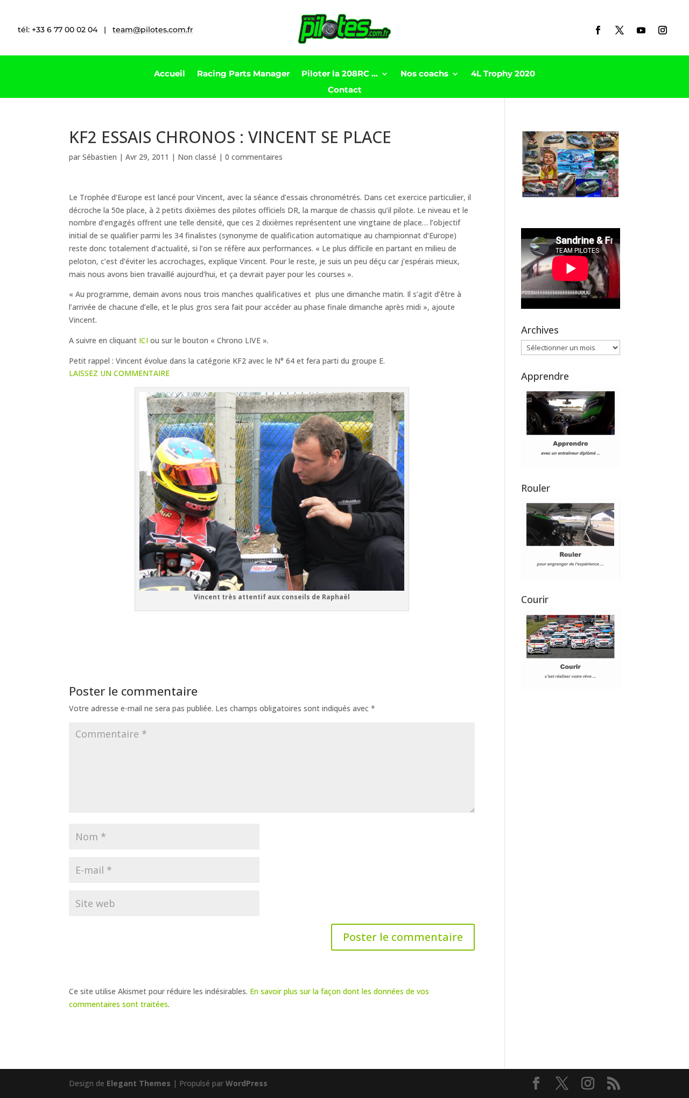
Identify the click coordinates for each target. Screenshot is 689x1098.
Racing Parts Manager (243, 74)
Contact (345, 90)
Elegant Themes (139, 1083)
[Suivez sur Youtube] (641, 30)
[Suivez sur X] (619, 30)
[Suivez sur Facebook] (598, 30)
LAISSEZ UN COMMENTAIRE (119, 373)
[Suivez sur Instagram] (662, 30)
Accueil (169, 74)
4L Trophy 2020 (503, 74)
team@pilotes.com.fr (153, 29)
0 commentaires (254, 157)
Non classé (197, 157)
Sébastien (99, 157)
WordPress (247, 1083)
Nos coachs (424, 74)
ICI (143, 340)
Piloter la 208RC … (339, 74)
